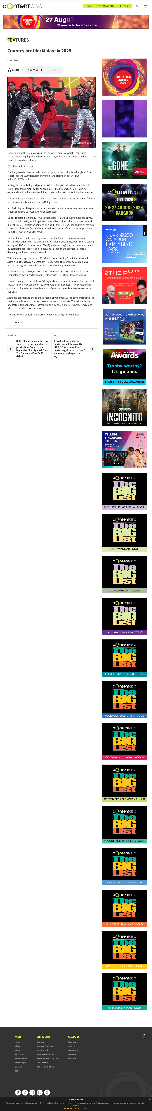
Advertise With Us (45, 1066)
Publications (21, 1058)
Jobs (17, 1070)
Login (89, 6)
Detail (85, 1108)
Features (19, 1054)
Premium (125, 6)
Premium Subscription (48, 1058)
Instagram (73, 1050)
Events (18, 1066)
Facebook (73, 1042)
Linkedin (72, 1054)
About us (41, 1042)
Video (17, 1046)
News (17, 1050)
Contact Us (42, 1062)
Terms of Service (45, 1046)
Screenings (20, 1062)
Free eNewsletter (105, 6)
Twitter (72, 1046)
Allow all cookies (72, 1108)
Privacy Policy (44, 1050)
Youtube (72, 1058)
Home (17, 1042)
